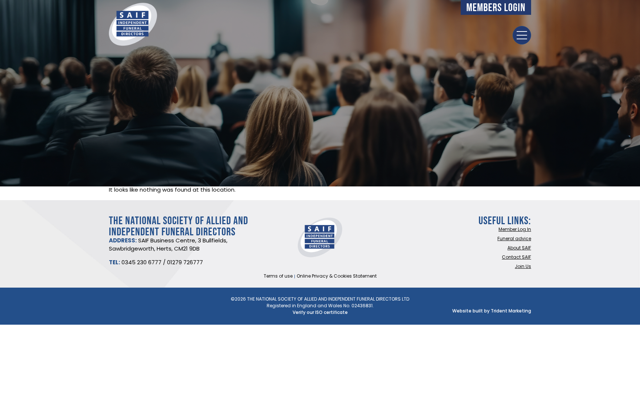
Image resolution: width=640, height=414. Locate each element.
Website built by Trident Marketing (491, 311)
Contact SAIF (516, 257)
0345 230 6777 (141, 263)
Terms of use (278, 276)
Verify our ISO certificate (320, 313)
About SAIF (519, 248)
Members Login (496, 7)
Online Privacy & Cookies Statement (337, 276)
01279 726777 (185, 263)
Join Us (523, 267)
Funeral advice (514, 239)
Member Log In (515, 230)
